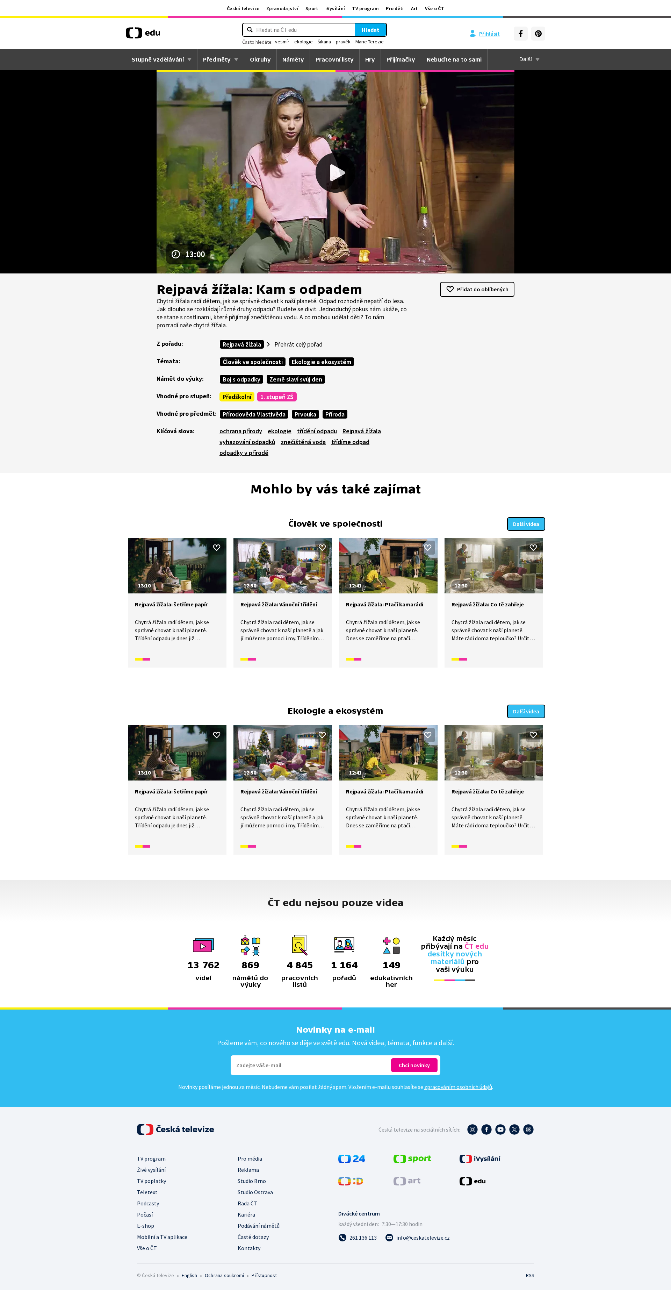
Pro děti (395, 8)
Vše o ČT (434, 8)
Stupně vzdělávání (158, 59)
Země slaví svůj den (295, 379)
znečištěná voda (303, 442)
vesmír (282, 41)
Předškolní (237, 397)
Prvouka (305, 414)
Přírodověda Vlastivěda (254, 414)
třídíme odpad (350, 442)
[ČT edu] (143, 35)
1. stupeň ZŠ (277, 397)
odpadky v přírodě (243, 453)
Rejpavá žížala (242, 344)
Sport (311, 8)
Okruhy (260, 59)
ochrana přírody (240, 431)
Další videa (526, 523)
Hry (370, 59)
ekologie (303, 41)
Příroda (335, 414)
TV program (365, 8)
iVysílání (335, 8)
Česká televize (243, 8)
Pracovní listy (335, 59)
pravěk (343, 41)
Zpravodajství (282, 8)
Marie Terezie (369, 41)
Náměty (293, 59)
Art (414, 8)
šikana (324, 41)
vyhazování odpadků (247, 442)
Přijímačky (401, 59)
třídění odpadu (317, 431)
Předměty (217, 59)
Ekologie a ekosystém (321, 362)
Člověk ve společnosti (253, 362)
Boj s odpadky (241, 379)
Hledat (370, 29)
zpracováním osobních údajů (458, 1086)
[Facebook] (521, 34)
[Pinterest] (538, 34)
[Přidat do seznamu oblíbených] (217, 548)
